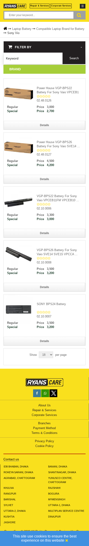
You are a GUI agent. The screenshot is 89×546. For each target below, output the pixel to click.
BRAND (15, 69)
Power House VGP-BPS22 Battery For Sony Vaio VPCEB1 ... (58, 90)
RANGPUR (10, 493)
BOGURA (53, 493)
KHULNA (9, 488)
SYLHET (8, 505)
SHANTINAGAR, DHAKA (62, 472)
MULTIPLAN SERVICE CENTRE (66, 510)
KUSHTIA (9, 516)
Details (44, 125)
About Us (44, 405)
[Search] (79, 15)
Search (74, 58)
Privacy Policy (44, 441)
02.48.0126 (44, 100)
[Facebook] (37, 393)
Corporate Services (61, 6)
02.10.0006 (44, 208)
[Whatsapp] (45, 393)
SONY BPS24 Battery (51, 304)
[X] (53, 396)
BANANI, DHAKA (57, 466)
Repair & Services (39, 6)
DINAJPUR (54, 516)
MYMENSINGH (56, 499)
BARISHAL (10, 499)
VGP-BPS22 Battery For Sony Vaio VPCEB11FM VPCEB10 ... (58, 198)
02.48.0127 (44, 154)
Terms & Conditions (44, 433)
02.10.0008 (44, 262)
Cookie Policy (44, 446)
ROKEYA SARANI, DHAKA (18, 472)
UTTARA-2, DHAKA (15, 510)
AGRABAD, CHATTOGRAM (19, 478)
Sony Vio (13, 33)
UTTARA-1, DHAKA (59, 505)
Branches (44, 423)
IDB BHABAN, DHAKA (16, 466)
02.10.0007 (44, 316)
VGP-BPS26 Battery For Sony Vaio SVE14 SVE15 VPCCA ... (57, 252)
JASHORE (10, 522)
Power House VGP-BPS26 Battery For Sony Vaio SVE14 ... (58, 144)
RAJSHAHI (54, 488)
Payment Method (44, 428)
